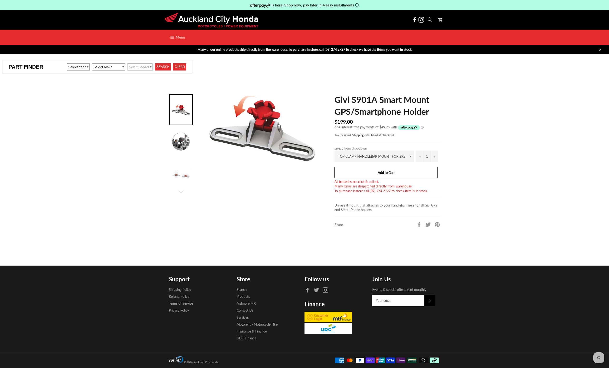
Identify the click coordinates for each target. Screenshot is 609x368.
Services (243, 317)
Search (242, 289)
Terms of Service (181, 303)
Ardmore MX (246, 303)
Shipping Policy (180, 289)
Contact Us (245, 310)
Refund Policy (179, 296)
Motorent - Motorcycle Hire (257, 324)
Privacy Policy (179, 310)
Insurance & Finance (252, 331)
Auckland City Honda (206, 362)
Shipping (358, 135)
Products (243, 296)
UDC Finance (246, 338)
